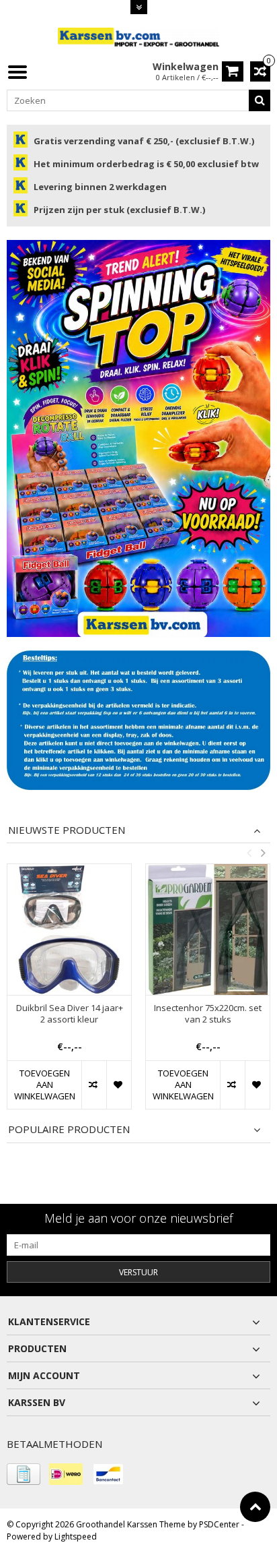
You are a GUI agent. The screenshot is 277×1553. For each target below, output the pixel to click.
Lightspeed (75, 1536)
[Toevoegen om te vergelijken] (93, 1085)
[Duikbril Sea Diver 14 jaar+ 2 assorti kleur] (69, 929)
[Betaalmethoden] (23, 1474)
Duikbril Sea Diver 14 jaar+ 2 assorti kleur (69, 1013)
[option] (69, 993)
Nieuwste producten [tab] (66, 830)
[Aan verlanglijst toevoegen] (118, 1085)
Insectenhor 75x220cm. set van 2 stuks (208, 1013)
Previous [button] (249, 852)
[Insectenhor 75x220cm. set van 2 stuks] (208, 929)
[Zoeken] (259, 100)
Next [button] (263, 852)
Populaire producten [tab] (69, 1129)
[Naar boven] (255, 1507)
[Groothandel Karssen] (138, 36)
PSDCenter (219, 1524)
